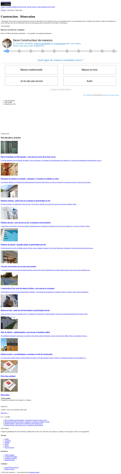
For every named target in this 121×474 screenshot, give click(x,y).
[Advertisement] (57, 119)
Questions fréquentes (11, 456)
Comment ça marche (11, 458)
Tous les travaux (31, 7)
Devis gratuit (51, 7)
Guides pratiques (42, 7)
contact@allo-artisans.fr (12, 467)
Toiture (3, 7)
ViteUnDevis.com (105, 95)
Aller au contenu (6, 1)
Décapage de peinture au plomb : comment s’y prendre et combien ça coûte (27, 422)
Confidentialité (89, 95)
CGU (84, 95)
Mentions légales (10, 460)
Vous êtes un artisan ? (114, 95)
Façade (24, 7)
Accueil (3, 10)
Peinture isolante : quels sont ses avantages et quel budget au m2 (24, 423)
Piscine (19, 7)
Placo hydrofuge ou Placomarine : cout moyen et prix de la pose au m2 (26, 420)
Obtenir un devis (9, 469)
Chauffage (8, 7)
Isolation (14, 7)
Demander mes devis (7, 403)
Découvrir (5, 413)
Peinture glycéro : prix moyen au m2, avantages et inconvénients (24, 425)
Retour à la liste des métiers (61, 89)
